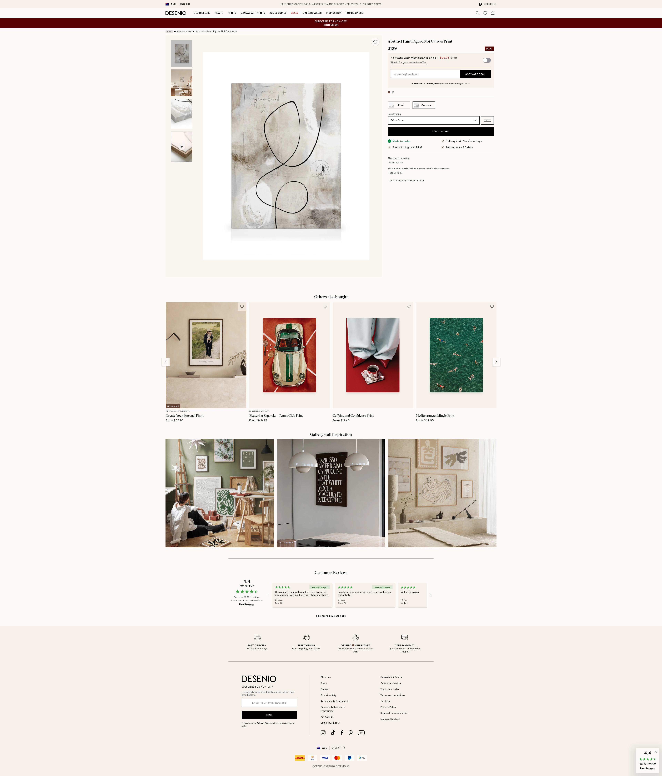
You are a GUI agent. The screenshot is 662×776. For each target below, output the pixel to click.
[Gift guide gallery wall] (220, 493)
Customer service (390, 683)
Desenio (341, 766)
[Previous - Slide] (165, 362)
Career (325, 689)
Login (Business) (330, 722)
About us (326, 677)
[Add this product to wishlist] (375, 42)
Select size (394, 113)
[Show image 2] (181, 82)
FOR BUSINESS (354, 13)
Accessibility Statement (334, 701)
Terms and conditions (392, 695)
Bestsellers (202, 13)
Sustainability (328, 695)
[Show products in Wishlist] (485, 13)
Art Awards (327, 717)
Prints (232, 13)
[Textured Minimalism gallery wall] (442, 493)
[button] (487, 120)
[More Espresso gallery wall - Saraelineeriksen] (331, 493)
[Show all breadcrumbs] (169, 31)
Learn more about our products (406, 180)
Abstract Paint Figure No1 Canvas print (216, 31)
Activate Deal (475, 74)
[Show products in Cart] (492, 13)
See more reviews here (331, 615)
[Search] (477, 13)
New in (219, 13)
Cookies (385, 701)
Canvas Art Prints (252, 13)
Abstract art (184, 31)
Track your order (389, 689)
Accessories (278, 13)
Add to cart (441, 131)
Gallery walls (312, 13)
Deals (295, 13)
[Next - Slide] (496, 362)
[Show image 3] (181, 114)
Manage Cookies (390, 719)
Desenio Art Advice (391, 677)
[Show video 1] (181, 146)
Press (324, 683)
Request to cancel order (394, 713)
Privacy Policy (434, 83)
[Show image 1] (181, 53)
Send (269, 715)
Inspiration (334, 13)
